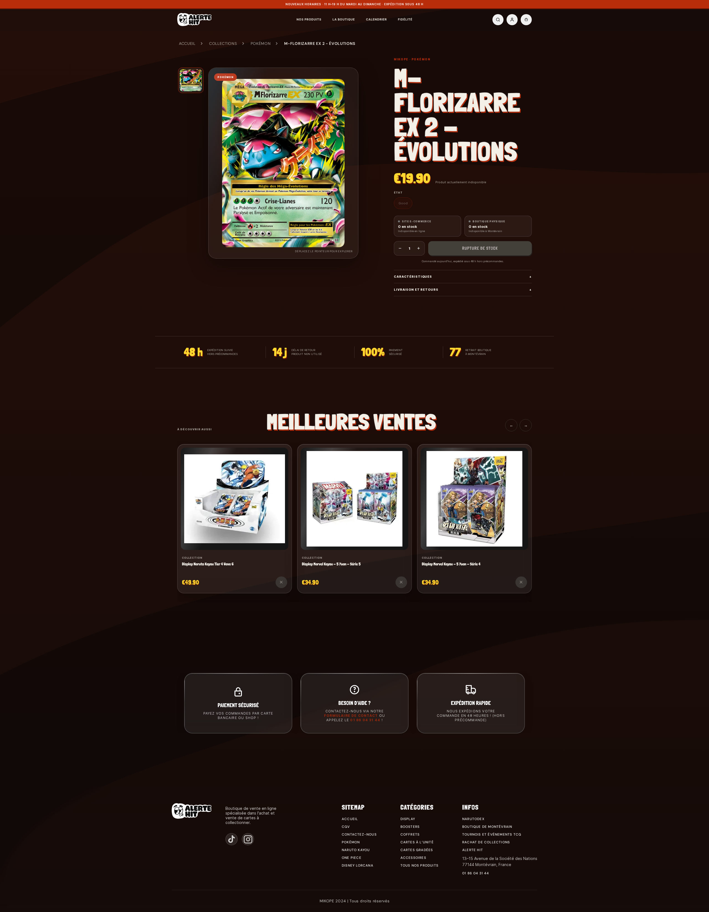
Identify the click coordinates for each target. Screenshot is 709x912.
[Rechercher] (498, 19)
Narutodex (473, 819)
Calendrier (376, 19)
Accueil (187, 43)
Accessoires (413, 858)
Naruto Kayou (356, 850)
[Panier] (526, 19)
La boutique (343, 19)
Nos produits (309, 19)
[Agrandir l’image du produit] (283, 163)
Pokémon (261, 43)
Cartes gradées (416, 850)
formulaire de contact (351, 715)
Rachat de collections (486, 842)
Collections (223, 43)
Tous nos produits (419, 865)
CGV (346, 827)
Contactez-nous (359, 834)
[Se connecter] (512, 19)
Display (407, 819)
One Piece (351, 858)
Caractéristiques (463, 277)
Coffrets (410, 834)
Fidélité (405, 19)
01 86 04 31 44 (365, 720)
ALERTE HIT (472, 850)
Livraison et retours (463, 290)
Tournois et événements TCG (491, 834)
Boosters (410, 827)
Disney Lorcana (357, 865)
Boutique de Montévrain (487, 827)
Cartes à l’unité (417, 842)
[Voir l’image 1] (191, 80)
